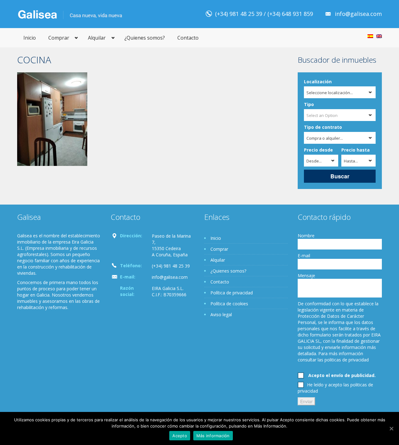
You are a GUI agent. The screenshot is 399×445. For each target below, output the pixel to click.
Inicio (29, 37)
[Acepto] (391, 428)
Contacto (188, 37)
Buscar (339, 176)
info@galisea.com (358, 13)
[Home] (70, 14)
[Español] (370, 36)
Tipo (309, 104)
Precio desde (318, 150)
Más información (213, 435)
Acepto (179, 435)
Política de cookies (229, 304)
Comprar (58, 37)
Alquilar (97, 37)
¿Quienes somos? (144, 37)
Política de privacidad (231, 293)
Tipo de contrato (323, 127)
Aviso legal (221, 314)
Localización (318, 82)
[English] (379, 36)
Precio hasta (355, 150)
